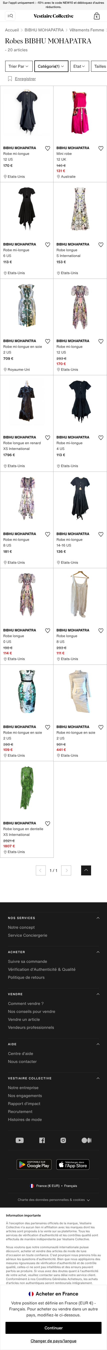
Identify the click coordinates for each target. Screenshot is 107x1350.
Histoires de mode (25, 1119)
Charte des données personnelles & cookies (51, 1199)
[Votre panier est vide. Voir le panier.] (96, 15)
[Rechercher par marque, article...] (10, 16)
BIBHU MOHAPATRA (44, 30)
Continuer (54, 1328)
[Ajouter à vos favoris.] (48, 148)
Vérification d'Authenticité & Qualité (42, 969)
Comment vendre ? (26, 1003)
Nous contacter (22, 1061)
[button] (96, 15)
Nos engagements (25, 1096)
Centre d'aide (20, 1053)
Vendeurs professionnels (31, 1027)
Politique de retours (26, 977)
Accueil (12, 30)
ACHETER (16, 952)
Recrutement (20, 1111)
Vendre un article (24, 1019)
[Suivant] (66, 870)
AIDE (12, 1044)
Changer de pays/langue (53, 1341)
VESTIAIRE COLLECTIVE (30, 1078)
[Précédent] (41, 870)
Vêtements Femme (86, 30)
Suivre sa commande (27, 961)
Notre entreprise (23, 1088)
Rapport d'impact (24, 1103)
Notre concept (21, 927)
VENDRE (15, 994)
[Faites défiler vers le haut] (86, 870)
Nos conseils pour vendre (31, 1011)
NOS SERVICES (21, 918)
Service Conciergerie (27, 935)
